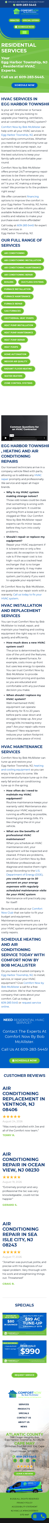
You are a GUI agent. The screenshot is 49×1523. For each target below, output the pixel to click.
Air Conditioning (14, 253)
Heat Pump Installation (18, 325)
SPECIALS (12, 2)
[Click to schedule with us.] (35, 1516)
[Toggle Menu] (24, 32)
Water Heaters (13, 376)
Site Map (24, 1515)
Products (24, 1409)
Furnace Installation (17, 289)
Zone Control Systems (18, 383)
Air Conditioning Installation (22, 260)
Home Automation (15, 354)
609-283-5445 (26, 5)
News (24, 1427)
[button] (24, 27)
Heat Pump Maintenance (18, 332)
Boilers (8, 282)
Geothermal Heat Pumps (19, 318)
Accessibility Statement (24, 1507)
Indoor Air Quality (15, 361)
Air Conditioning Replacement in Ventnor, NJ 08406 (24, 1099)
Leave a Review (24, 1473)
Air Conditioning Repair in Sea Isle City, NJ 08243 (21, 1234)
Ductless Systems (32, 282)
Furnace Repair (13, 304)
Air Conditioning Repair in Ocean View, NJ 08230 (24, 1162)
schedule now (25, 1060)
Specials (24, 1413)
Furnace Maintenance (17, 296)
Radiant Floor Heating (18, 369)
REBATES (24, 2)
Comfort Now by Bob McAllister (20, 127)
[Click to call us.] (43, 1516)
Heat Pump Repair (14, 340)
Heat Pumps (11, 347)
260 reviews (28, 1469)
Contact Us (24, 1418)
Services (24, 1404)
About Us (24, 1422)
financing (33, 196)
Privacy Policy (24, 1503)
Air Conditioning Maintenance (22, 267)
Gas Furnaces (12, 311)
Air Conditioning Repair (18, 275)
